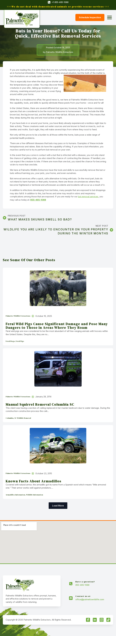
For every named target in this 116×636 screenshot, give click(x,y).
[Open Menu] (109, 17)
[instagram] (102, 620)
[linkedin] (95, 620)
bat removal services (88, 196)
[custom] (108, 620)
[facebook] (88, 620)
